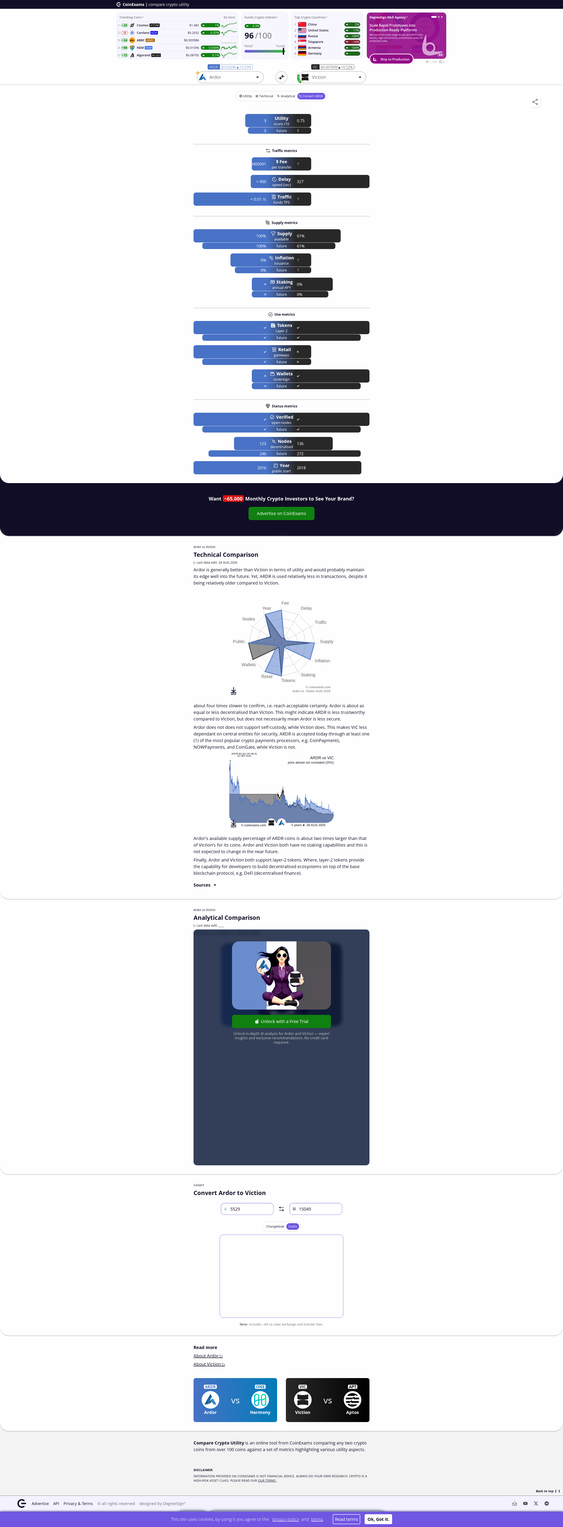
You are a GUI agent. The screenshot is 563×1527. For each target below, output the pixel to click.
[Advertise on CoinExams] (442, 17)
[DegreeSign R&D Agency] (432, 17)
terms (317, 1519)
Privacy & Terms (78, 1503)
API (56, 1503)
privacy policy (285, 1519)
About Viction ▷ (209, 1364)
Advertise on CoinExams (281, 513)
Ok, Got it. (378, 1519)
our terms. (267, 1480)
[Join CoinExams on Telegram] (437, 17)
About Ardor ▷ (208, 1356)
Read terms (346, 1519)
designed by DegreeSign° (162, 1503)
